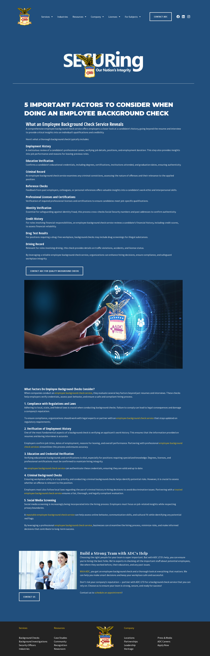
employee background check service (73, 392)
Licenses (112, 16)
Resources (78, 16)
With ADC (85, 571)
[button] (47, 16)
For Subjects (131, 16)
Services (45, 16)
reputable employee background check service (50, 514)
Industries (62, 16)
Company (96, 16)
